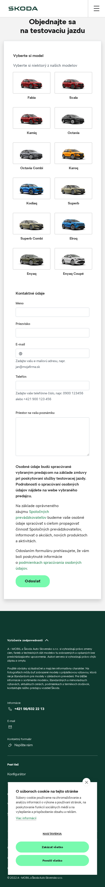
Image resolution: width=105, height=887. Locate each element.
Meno (20, 303)
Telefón (21, 377)
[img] (23, 8)
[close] (87, 782)
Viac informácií (26, 818)
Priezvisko (23, 324)
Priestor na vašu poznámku (35, 413)
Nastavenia (52, 833)
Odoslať (33, 581)
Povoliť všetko (52, 860)
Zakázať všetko (52, 847)
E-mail (20, 344)
